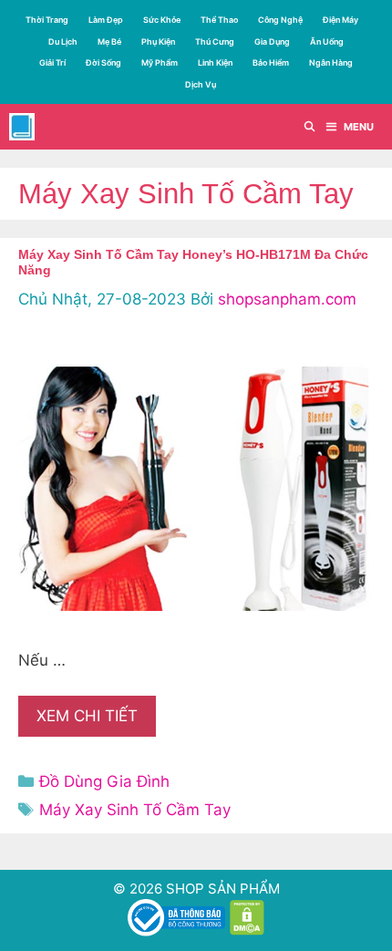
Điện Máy (340, 20)
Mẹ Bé (109, 41)
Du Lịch (62, 41)
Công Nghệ (280, 20)
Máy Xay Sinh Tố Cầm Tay (135, 810)
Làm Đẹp (105, 20)
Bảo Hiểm (271, 62)
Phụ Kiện (158, 41)
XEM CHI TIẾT (87, 716)
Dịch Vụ (200, 84)
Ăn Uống (327, 41)
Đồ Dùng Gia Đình (104, 781)
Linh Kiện (215, 62)
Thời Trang (47, 20)
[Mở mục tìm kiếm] (310, 127)
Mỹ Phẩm (159, 62)
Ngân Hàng (331, 62)
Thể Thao (219, 20)
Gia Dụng (272, 41)
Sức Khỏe (162, 20)
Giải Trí (52, 62)
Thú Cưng (214, 41)
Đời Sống (103, 62)
